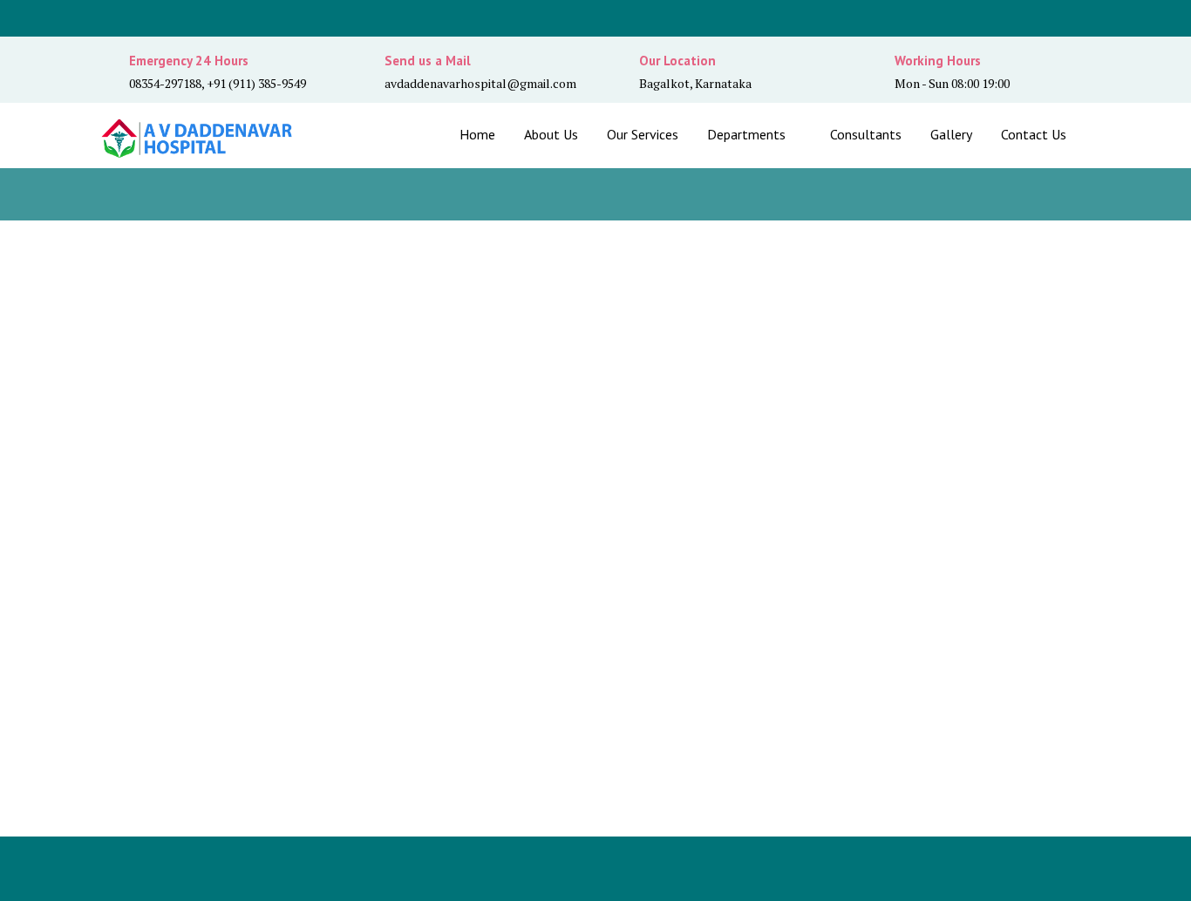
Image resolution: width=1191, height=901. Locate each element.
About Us (551, 134)
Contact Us (1033, 134)
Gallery (951, 134)
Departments (746, 134)
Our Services (642, 134)
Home (477, 134)
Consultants (866, 134)
